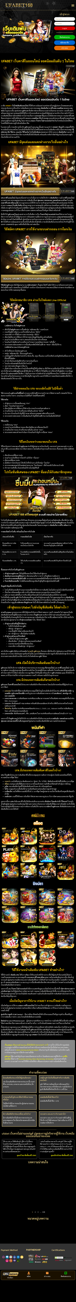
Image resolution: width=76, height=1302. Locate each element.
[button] (73, 5)
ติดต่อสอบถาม (65, 37)
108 (43, 1212)
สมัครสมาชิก (64, 42)
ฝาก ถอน (65, 48)
